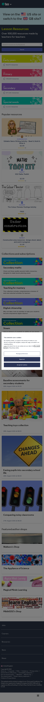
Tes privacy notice (14, 348)
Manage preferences (22, 353)
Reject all (22, 359)
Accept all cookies (22, 365)
